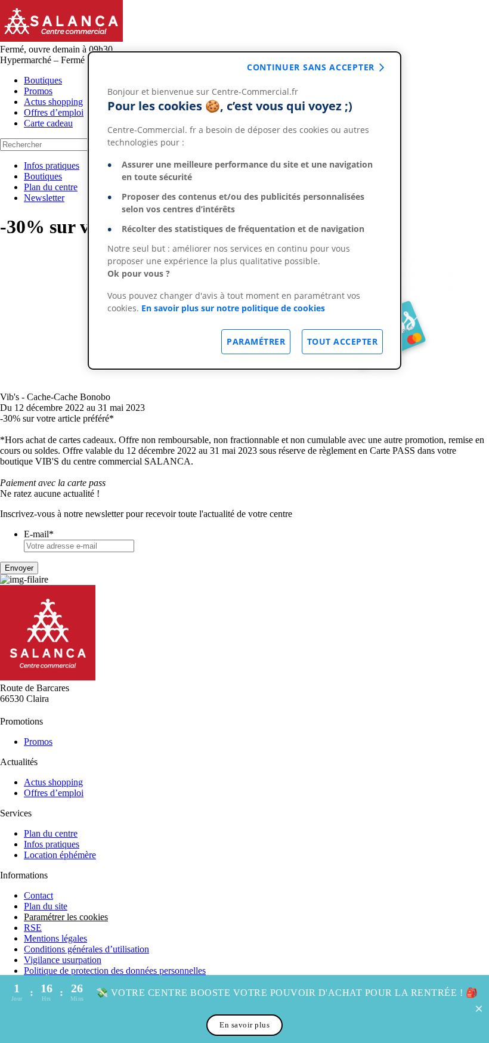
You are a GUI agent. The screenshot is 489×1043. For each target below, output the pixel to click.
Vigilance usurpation (62, 960)
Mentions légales (55, 938)
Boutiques (43, 80)
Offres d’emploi (53, 112)
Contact (38, 895)
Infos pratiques (51, 165)
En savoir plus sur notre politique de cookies (233, 308)
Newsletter (44, 198)
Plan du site (45, 906)
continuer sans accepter (311, 67)
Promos (38, 91)
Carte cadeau (48, 123)
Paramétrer (256, 341)
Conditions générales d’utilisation (86, 949)
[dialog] (244, 210)
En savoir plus (244, 1024)
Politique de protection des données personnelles (115, 970)
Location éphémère (60, 855)
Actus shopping (53, 102)
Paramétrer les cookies (66, 917)
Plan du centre (51, 187)
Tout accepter (342, 341)
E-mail (39, 534)
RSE (33, 928)
